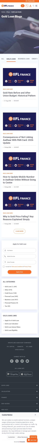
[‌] (11, 361)
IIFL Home (29, 346)
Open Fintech (19, 349)
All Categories (9, 282)
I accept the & (14, 266)
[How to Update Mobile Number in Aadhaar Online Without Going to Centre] (19, 161)
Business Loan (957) (11, 300)
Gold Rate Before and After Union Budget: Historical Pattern (19, 94)
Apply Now (19, 272)
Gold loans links (10, 316)
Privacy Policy (27, 266)
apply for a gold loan (12, 320)
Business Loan (23, 59)
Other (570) (8, 290)
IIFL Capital (10, 346)
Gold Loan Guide (8, 89)
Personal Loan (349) (11, 296)
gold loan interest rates (12, 327)
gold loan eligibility (11, 330)
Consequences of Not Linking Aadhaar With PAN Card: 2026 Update (18, 140)
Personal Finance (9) (11, 303)
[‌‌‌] (23, 5)
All (2, 59)
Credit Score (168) (11, 293)
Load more (19, 231)
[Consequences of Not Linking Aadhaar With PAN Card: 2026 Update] (19, 121)
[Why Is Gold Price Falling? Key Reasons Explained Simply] (19, 201)
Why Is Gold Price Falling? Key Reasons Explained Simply (18, 218)
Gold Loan (11, 59)
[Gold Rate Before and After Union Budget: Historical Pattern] (19, 77)
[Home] (7, 5)
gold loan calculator (11, 324)
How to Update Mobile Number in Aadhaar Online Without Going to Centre (19, 180)
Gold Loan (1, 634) (11, 286)
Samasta (20, 346)
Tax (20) (7, 306)
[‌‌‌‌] (33, 6)
